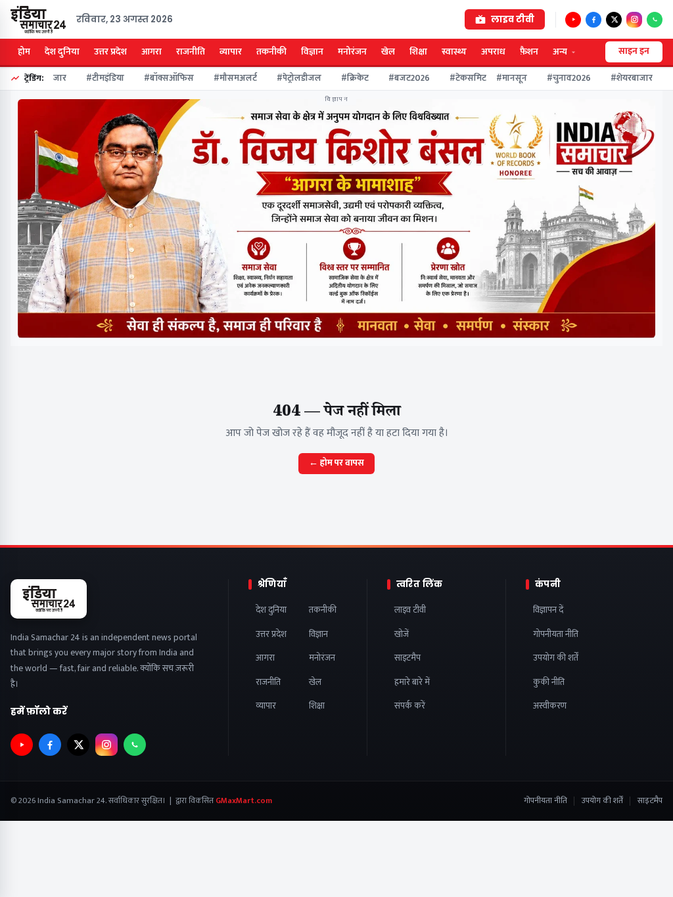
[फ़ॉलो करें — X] (614, 20)
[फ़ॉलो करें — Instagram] (634, 20)
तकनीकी (271, 51)
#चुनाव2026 (565, 78)
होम (24, 51)
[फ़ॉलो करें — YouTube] (573, 20)
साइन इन (633, 51)
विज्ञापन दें (548, 610)
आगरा (151, 51)
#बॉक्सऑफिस (165, 78)
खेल (388, 51)
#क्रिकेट (351, 78)
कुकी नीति (549, 682)
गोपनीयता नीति (555, 635)
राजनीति (190, 51)
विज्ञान (312, 51)
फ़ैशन (529, 51)
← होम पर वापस (336, 463)
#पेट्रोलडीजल (295, 78)
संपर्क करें (409, 706)
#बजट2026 (405, 78)
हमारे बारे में (412, 682)
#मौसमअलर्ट (231, 78)
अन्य (560, 51)
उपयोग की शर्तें (555, 658)
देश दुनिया (62, 51)
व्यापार (231, 51)
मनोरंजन (352, 51)
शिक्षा (418, 51)
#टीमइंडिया (101, 78)
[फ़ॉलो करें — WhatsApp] (654, 20)
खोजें (401, 635)
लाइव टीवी (410, 610)
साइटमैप (407, 658)
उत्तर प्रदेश (110, 51)
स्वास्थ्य (454, 51)
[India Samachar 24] (38, 19)
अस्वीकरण (550, 706)
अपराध (493, 51)
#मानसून (507, 78)
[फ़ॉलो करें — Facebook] (593, 20)
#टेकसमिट (464, 78)
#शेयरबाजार (628, 78)
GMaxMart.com (244, 801)
